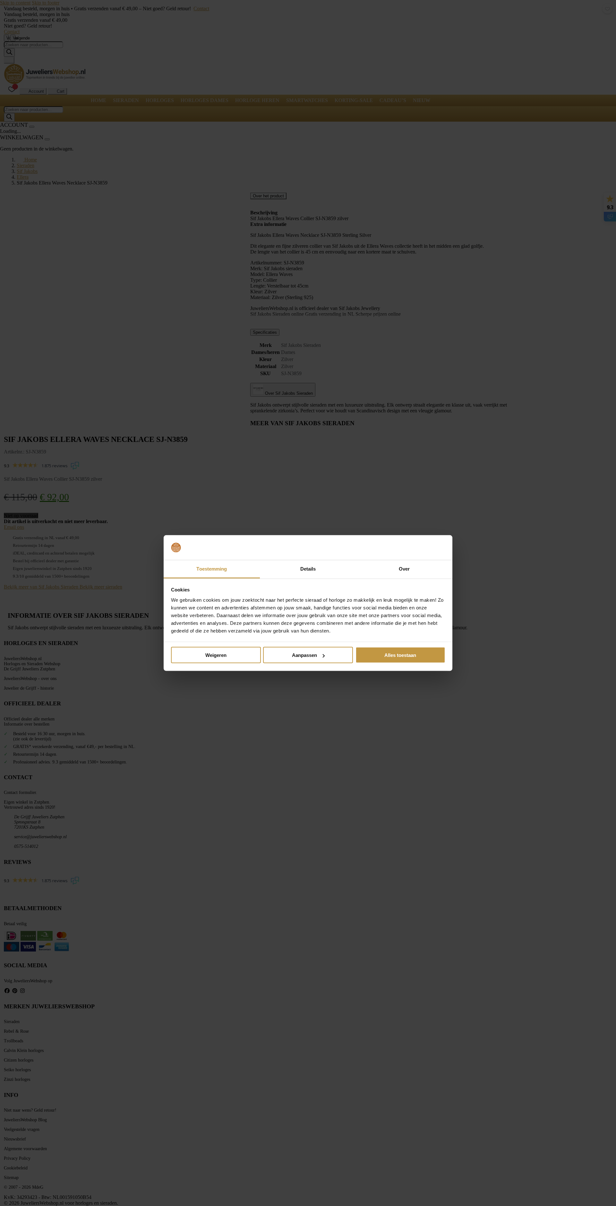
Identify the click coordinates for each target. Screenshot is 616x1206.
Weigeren (216, 655)
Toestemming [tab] (211, 568)
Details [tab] (308, 568)
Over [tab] (404, 568)
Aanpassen (304, 655)
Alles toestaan (400, 655)
